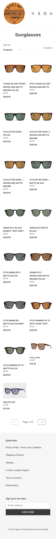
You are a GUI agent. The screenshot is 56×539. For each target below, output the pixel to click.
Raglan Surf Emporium (23, 529)
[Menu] (51, 13)
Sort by (7, 45)
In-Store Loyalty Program (17, 470)
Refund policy (12, 485)
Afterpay (10, 462)
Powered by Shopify (40, 529)
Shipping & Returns (15, 455)
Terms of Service (14, 478)
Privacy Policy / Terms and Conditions (23, 447)
